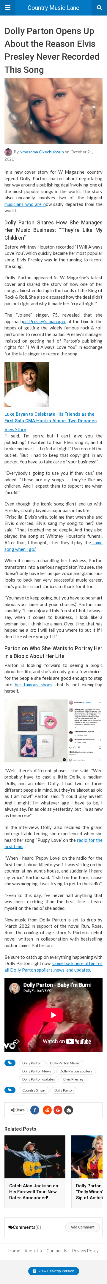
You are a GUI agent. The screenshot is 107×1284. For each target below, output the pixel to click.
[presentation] (93, 1174)
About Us (33, 1250)
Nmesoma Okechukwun (42, 151)
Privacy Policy (85, 1250)
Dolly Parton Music (65, 1063)
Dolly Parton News (36, 1071)
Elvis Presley (73, 1079)
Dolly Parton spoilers (76, 1071)
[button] (7, 8)
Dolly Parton (32, 1063)
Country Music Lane (53, 7)
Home (14, 1250)
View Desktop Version (55, 1271)
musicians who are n (25, 204)
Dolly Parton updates (38, 1079)
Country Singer (34, 1090)
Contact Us (57, 1250)
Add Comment (82, 1227)
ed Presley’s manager (44, 321)
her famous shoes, (34, 684)
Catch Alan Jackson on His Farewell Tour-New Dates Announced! (33, 1191)
